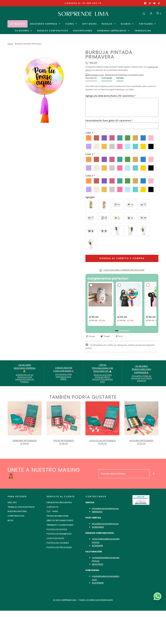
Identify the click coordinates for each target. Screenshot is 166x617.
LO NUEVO (17, 24)
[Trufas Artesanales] (64, 418)
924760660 (98, 582)
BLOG (10, 520)
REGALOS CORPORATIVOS (52, 30)
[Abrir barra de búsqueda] (144, 13)
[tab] (91, 78)
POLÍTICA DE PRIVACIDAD (59, 547)
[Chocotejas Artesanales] (102, 418)
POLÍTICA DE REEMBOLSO (59, 533)
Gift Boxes (89, 23)
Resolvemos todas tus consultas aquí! (124, 74)
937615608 (97, 545)
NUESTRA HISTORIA (17, 511)
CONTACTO (53, 507)
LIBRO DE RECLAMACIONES (60, 520)
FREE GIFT (12, 502)
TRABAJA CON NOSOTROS (21, 507)
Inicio (10, 43)
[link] (100, 294)
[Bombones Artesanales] (25, 418)
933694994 (98, 527)
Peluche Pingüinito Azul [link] (99, 311)
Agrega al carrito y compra (121, 258)
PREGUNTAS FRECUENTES (59, 502)
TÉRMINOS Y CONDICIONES (60, 524)
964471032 (97, 564)
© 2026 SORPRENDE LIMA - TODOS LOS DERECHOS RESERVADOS (83, 600)
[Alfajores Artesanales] (141, 418)
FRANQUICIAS (143, 30)
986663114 (97, 511)
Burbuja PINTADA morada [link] (126, 311)
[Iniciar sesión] (151, 13)
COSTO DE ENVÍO (55, 538)
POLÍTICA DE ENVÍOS (57, 529)
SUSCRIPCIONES (82, 30)
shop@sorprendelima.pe (105, 508)
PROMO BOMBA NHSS (58, 515)
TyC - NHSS (52, 511)
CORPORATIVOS (16, 515)
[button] (150, 295)
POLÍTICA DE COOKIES (58, 542)
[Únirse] (153, 473)
